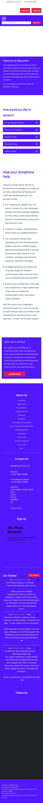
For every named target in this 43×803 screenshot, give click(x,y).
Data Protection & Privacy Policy (21, 426)
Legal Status (21, 404)
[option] (21, 60)
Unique (11, 579)
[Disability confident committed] (31, 750)
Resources (21, 419)
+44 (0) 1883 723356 (30, 2)
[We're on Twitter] (19, 699)
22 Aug (29, 648)
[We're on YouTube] (29, 699)
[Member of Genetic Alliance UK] (11, 750)
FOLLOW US (34, 575)
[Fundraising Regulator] (13, 736)
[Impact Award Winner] (35, 736)
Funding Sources (21, 411)
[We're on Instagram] (24, 699)
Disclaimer (21, 415)
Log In (21, 448)
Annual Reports (21, 408)
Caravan (12, 793)
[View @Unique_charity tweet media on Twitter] (21, 640)
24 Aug (29, 614)
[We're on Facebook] (14, 699)
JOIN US (36, 10)
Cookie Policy (21, 437)
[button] (4, 18)
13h (29, 579)
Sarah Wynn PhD (13, 787)
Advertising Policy (21, 430)
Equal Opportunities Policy (21, 422)
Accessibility (21, 433)
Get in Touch (21, 444)
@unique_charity (20, 579)
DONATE (25, 10)
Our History (21, 400)
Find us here (15, 508)
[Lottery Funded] (16, 722)
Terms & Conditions (21, 441)
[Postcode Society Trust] (30, 722)
